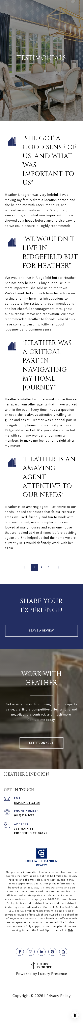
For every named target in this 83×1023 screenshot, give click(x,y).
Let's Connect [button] (41, 743)
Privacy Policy (59, 996)
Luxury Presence (52, 974)
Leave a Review (41, 630)
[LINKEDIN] (41, 952)
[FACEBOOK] (20, 952)
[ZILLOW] (63, 952)
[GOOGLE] (52, 952)
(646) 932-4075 (24, 815)
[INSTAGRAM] (31, 952)
